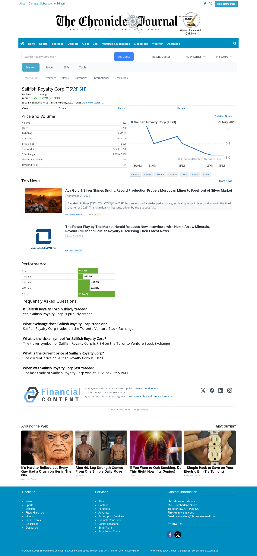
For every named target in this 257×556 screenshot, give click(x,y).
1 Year (184, 174)
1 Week (147, 174)
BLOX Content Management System (181, 550)
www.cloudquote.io (148, 388)
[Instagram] (229, 395)
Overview (50, 78)
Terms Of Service (162, 396)
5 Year (206, 174)
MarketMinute (76, 214)
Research (183, 108)
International (101, 78)
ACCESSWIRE (76, 251)
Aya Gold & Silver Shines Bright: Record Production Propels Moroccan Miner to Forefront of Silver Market (148, 190)
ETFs (66, 67)
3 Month (172, 174)
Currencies (81, 78)
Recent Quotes (161, 56)
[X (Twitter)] (203, 395)
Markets (31, 67)
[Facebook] (212, 395)
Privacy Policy (139, 396)
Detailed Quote (223, 116)
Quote (62, 108)
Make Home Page (226, 3)
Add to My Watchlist (92, 102)
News (65, 78)
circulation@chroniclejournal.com (196, 516)
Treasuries (121, 78)
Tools (82, 67)
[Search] (235, 43)
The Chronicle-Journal (51, 550)
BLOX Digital (211, 550)
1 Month (160, 174)
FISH (80, 89)
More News (225, 181)
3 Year (195, 174)
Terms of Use (116, 550)
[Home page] (128, 23)
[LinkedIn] (221, 395)
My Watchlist (193, 56)
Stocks (50, 67)
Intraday (135, 174)
